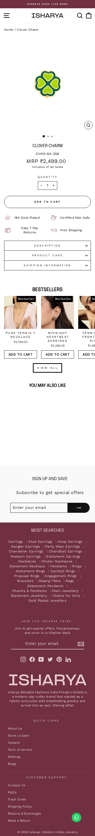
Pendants (58, 566)
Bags (70, 581)
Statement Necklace (27, 566)
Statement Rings (30, 571)
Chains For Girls (66, 596)
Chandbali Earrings (65, 551)
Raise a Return (19, 820)
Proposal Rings (26, 576)
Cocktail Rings (62, 571)
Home (8, 29)
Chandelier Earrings (26, 551)
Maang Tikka (49, 581)
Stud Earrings (40, 541)
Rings (76, 566)
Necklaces (27, 561)
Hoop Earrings (70, 541)
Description (47, 245)
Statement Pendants (45, 586)
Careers (14, 742)
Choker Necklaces (57, 561)
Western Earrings (25, 556)
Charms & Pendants (29, 591)
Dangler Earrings (25, 546)
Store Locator (19, 735)
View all (47, 368)
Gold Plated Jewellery (47, 600)
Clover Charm (27, 29)
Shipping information (47, 265)
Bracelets (25, 581)
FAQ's (12, 792)
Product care (47, 255)
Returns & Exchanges (24, 813)
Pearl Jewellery (65, 591)
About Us (15, 728)
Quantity (47, 177)
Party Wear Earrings (62, 546)
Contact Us (16, 785)
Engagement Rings (61, 576)
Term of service (20, 749)
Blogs (12, 764)
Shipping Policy (20, 806)
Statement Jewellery (29, 596)
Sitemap (14, 757)
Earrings (16, 541)
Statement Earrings (63, 556)
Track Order (17, 799)
